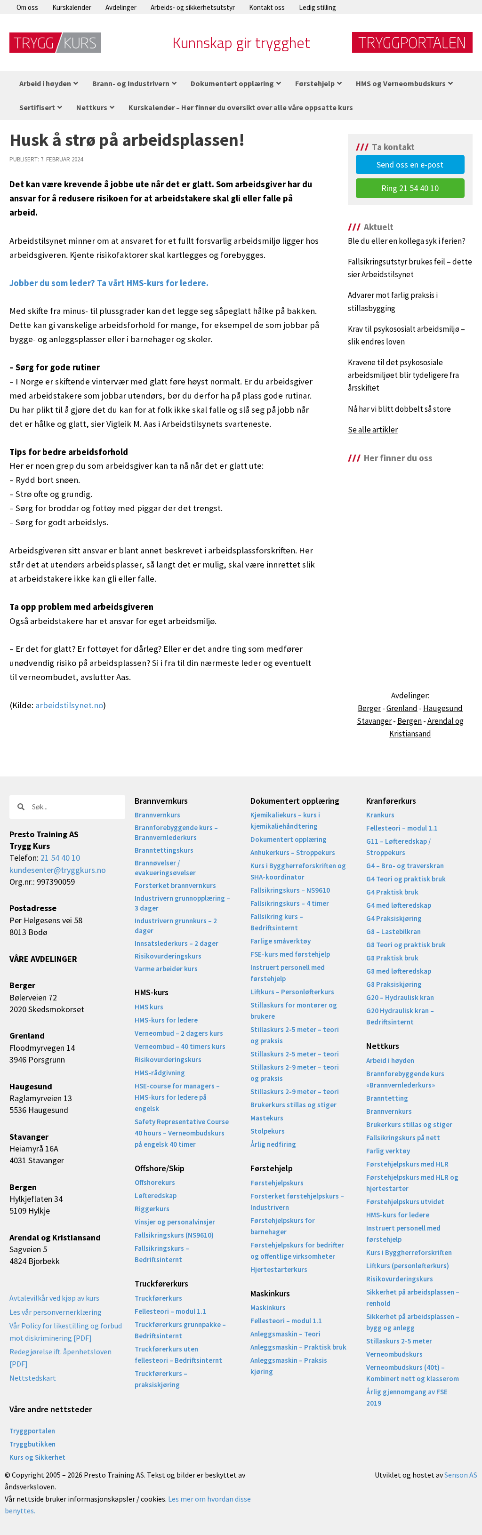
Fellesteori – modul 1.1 (170, 1311)
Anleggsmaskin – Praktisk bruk (298, 1347)
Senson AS (460, 1474)
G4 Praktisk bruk (392, 891)
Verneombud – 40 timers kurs (180, 1046)
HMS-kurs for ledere (166, 1019)
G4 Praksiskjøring (394, 918)
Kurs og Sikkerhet (37, 1457)
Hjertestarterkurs (278, 1269)
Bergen (409, 721)
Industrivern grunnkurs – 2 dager (176, 925)
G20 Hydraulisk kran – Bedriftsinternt (400, 1016)
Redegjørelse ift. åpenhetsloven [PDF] (60, 1357)
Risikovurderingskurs (168, 955)
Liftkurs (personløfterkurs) (407, 1265)
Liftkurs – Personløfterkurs (292, 991)
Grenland (402, 708)
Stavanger (374, 721)
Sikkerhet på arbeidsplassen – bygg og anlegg (412, 1322)
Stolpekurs (267, 1131)
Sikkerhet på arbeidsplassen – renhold (412, 1297)
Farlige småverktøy (280, 940)
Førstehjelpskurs (277, 1182)
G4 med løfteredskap (398, 905)
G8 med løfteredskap (398, 971)
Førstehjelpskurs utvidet (405, 1201)
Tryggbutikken (32, 1443)
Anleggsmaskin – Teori (285, 1333)
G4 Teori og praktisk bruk (406, 878)
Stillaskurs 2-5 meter (399, 1340)
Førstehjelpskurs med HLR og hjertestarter (412, 1183)
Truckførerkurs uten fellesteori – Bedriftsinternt (178, 1354)
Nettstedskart (32, 1378)
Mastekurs (266, 1117)
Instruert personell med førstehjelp (287, 973)
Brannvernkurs (157, 814)
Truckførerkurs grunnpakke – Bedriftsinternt (180, 1330)
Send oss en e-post (410, 164)
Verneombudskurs (394, 1354)
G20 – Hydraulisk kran (400, 997)
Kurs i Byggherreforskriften (409, 1252)
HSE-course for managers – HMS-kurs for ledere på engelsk (177, 1097)
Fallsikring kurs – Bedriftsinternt (276, 922)
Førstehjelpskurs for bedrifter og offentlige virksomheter (297, 1250)
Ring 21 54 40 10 (410, 188)
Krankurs (380, 814)
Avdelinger (121, 7)
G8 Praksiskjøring (394, 984)
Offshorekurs (155, 1182)
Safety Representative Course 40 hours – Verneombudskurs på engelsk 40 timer (182, 1133)
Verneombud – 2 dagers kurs (179, 1033)
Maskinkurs (268, 1307)
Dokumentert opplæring (288, 839)
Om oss (27, 7)
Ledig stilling (317, 7)
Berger (369, 708)
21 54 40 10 (60, 857)
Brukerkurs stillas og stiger (293, 1104)
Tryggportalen (32, 1430)
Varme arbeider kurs (166, 968)
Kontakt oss (267, 7)
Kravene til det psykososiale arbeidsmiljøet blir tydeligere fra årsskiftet (403, 375)
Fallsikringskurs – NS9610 (290, 890)
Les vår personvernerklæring (55, 1312)
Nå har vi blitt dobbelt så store (399, 409)
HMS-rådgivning (160, 1072)
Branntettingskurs (164, 850)
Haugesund (443, 708)
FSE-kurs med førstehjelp (290, 954)
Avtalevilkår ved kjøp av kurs (54, 1298)
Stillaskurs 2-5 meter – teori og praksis (294, 1035)
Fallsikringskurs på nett (403, 1137)
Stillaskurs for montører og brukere (293, 1010)
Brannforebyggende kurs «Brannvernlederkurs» (405, 1079)
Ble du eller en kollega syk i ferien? (407, 241)
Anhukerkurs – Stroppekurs (292, 852)
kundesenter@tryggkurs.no (57, 869)
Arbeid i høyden (390, 1060)
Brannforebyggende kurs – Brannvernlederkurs (176, 832)
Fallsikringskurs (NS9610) (174, 1235)
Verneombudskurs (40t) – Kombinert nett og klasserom (412, 1373)
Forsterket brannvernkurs (175, 885)
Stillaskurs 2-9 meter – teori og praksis (294, 1073)
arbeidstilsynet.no (69, 705)
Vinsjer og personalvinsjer (175, 1221)
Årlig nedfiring (273, 1144)
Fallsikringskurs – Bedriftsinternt (162, 1254)
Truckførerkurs (158, 1298)
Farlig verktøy (388, 1150)
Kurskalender (71, 7)
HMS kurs (149, 1006)
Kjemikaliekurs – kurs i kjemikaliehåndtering (285, 820)
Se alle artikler (373, 429)
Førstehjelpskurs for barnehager (282, 1226)
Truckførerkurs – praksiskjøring (161, 1379)
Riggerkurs (152, 1208)
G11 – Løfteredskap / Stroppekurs (398, 847)
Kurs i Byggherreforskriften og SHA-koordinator (298, 871)
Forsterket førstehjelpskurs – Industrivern (297, 1201)
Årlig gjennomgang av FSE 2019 (407, 1397)
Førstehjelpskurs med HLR (407, 1163)
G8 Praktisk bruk (392, 957)
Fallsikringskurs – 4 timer (289, 903)
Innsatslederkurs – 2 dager (176, 943)
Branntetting (387, 1098)
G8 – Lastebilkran (393, 931)
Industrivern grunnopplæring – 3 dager (182, 903)
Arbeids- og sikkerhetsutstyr (193, 7)
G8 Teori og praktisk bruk (406, 944)
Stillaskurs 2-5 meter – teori (294, 1053)
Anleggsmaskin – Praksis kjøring (288, 1366)
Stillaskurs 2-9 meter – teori (294, 1091)
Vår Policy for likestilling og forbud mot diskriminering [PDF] (65, 1332)
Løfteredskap (156, 1195)
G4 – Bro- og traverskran (405, 865)
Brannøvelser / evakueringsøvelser (165, 867)
